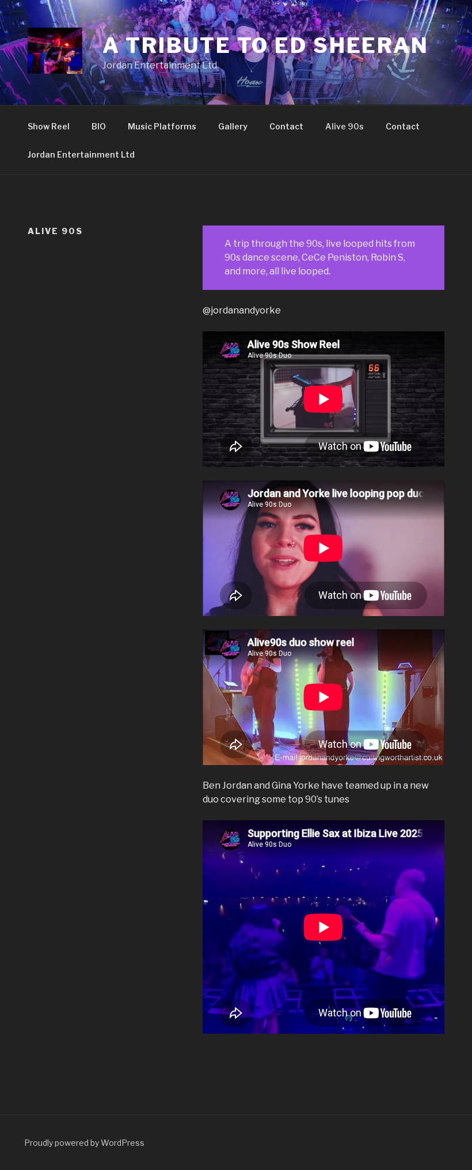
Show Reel (49, 126)
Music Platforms (162, 126)
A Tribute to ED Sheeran (265, 45)
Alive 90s (344, 126)
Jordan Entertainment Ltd (81, 154)
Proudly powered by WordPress (84, 1143)
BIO (99, 126)
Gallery (233, 126)
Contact (286, 126)
